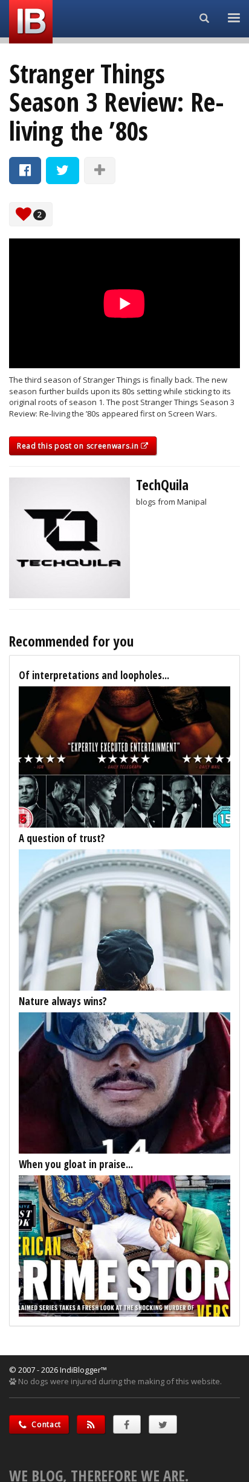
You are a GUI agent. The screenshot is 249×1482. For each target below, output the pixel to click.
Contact (46, 1424)
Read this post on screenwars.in (79, 446)
